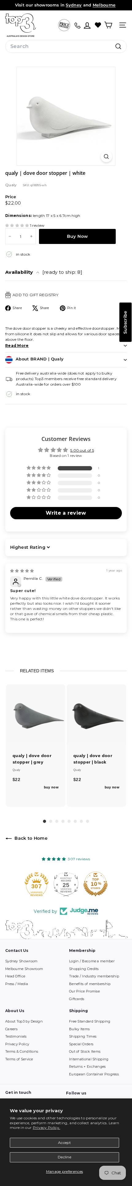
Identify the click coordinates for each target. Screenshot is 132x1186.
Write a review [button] (66, 513)
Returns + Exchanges (87, 1066)
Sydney (74, 4)
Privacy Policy (17, 1044)
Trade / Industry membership (94, 976)
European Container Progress (94, 1074)
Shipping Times (82, 1036)
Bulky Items (79, 1029)
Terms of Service (19, 1059)
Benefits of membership (90, 984)
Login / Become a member (92, 961)
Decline (64, 1157)
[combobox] (66, 46)
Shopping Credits (84, 969)
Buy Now (77, 236)
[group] (35, 745)
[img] (22, 570)
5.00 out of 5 (82, 450)
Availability (43, 272)
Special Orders (81, 1044)
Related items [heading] (37, 670)
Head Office (15, 976)
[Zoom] (106, 156)
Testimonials (16, 1036)
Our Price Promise (84, 991)
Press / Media (16, 984)
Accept (64, 1142)
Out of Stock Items (84, 1051)
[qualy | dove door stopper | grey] (35, 714)
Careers (11, 1029)
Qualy (11, 185)
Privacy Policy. (46, 1127)
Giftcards (76, 999)
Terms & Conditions (21, 1051)
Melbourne (104, 4)
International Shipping (89, 1059)
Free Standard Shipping (90, 1021)
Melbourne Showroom (24, 969)
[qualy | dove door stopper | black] (96, 714)
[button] (17, 225)
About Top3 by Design (24, 1021)
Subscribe (125, 322)
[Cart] (108, 25)
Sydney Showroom (21, 961)
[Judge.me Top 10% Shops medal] (95, 884)
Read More (17, 345)
